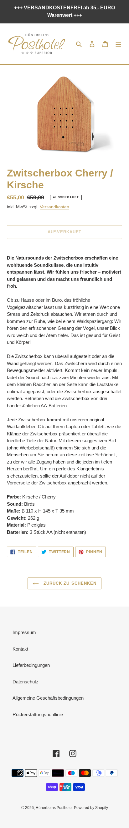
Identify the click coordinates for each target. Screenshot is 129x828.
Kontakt (20, 649)
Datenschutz (26, 681)
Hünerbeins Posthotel (54, 808)
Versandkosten (54, 206)
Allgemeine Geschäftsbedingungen (48, 698)
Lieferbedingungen (31, 665)
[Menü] (118, 44)
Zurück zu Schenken (69, 583)
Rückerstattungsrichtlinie (38, 714)
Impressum (24, 632)
